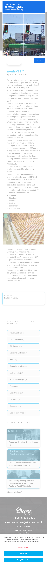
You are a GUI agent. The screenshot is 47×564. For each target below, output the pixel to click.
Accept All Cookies (23, 560)
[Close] (43, 537)
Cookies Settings (23, 547)
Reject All (23, 553)
